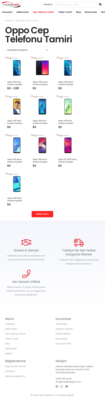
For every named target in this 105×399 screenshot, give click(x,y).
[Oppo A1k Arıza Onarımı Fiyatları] (42, 106)
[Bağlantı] (11, 4)
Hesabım (48, 4)
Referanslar (11, 348)
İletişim (8, 353)
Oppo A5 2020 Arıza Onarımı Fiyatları (67, 160)
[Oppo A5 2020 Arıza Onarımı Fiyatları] (68, 145)
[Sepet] (100, 4)
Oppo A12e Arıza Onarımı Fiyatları (40, 83)
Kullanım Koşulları (64, 328)
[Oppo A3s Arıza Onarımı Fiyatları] (42, 145)
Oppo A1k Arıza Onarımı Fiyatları (40, 122)
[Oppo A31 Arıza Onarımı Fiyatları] (68, 106)
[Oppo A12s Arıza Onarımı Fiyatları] (68, 68)
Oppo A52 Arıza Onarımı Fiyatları (14, 199)
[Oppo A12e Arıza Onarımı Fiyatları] (42, 68)
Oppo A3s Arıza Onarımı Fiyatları (40, 160)
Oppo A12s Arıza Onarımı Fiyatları (65, 83)
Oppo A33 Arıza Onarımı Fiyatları (14, 160)
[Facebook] (57, 386)
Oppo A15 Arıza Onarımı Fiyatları (14, 122)
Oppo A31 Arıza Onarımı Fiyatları (65, 122)
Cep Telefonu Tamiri (15, 333)
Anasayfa (9, 20)
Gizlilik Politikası (63, 333)
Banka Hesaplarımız (15, 376)
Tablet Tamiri (12, 338)
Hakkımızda (11, 328)
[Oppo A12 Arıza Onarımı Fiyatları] (17, 68)
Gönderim (10, 371)
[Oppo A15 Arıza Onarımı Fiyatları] (17, 106)
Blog (7, 343)
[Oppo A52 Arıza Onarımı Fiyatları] (17, 184)
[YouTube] (66, 386)
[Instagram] (61, 386)
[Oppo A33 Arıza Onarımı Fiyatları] (17, 145)
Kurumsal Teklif (63, 343)
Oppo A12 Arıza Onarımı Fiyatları (14, 83)
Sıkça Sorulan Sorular (15, 366)
